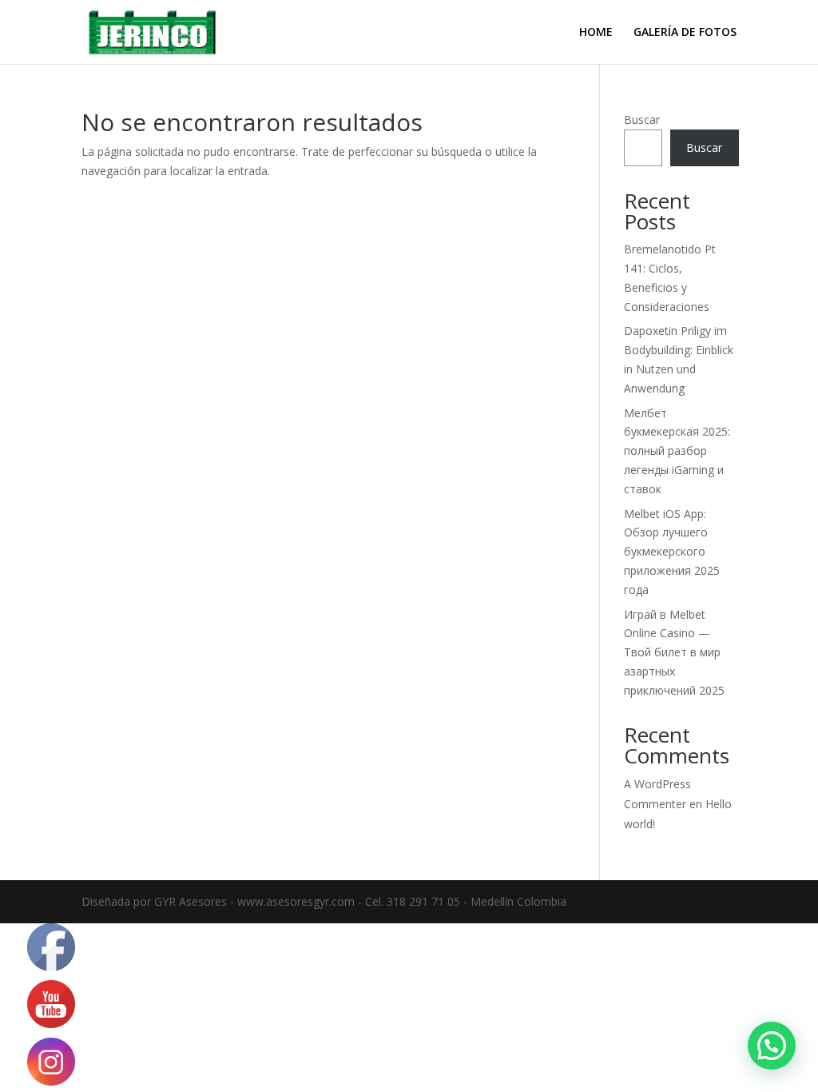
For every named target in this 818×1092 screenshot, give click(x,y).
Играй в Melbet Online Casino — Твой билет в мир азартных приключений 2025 (674, 652)
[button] (772, 1046)
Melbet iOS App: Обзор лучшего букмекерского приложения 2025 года (672, 551)
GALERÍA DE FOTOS (685, 32)
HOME (596, 32)
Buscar (642, 119)
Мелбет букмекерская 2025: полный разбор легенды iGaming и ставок (677, 450)
